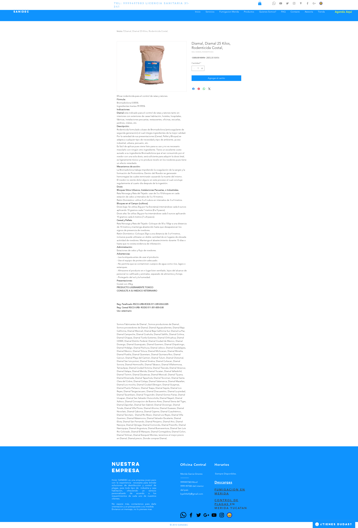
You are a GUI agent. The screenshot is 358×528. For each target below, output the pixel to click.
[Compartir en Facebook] (193, 88)
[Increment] (202, 68)
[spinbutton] (198, 68)
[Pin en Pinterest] (198, 88)
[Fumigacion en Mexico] (300, 3)
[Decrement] (194, 68)
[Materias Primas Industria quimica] (314, 3)
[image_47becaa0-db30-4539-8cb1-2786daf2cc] (229, 515)
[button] (260, 3)
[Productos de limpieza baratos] (307, 3)
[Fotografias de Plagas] (294, 3)
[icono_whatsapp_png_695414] (274, 3)
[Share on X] (209, 88)
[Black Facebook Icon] (191, 515)
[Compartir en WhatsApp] (204, 88)
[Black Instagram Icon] (222, 515)
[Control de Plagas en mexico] (287, 3)
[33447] (183, 515)
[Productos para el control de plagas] (321, 3)
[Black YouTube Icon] (214, 515)
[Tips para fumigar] (280, 3)
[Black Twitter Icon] (199, 515)
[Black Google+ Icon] (206, 515)
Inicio (119, 31)
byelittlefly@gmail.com (191, 493)
